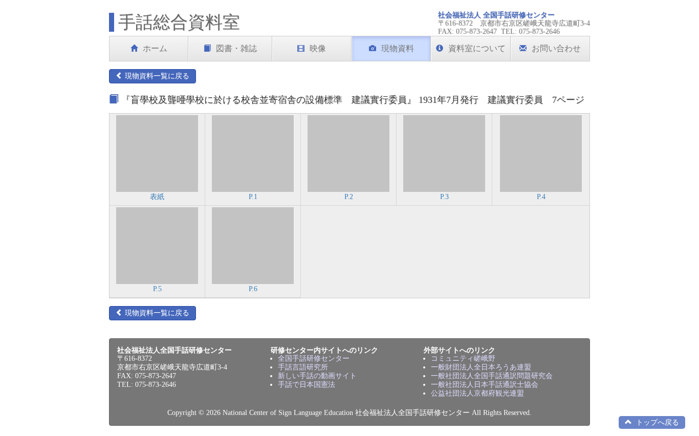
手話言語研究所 (303, 367)
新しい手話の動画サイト (317, 376)
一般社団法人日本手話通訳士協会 (484, 384)
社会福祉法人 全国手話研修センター (496, 15)
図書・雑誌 (236, 48)
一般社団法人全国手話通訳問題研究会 (492, 376)
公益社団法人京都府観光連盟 (477, 393)
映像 (318, 48)
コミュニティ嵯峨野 (463, 358)
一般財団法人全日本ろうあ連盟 (481, 367)
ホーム (155, 48)
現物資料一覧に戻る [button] (156, 76)
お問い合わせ (556, 48)
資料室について (477, 48)
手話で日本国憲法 (306, 384)
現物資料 (397, 48)
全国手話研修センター (314, 358)
